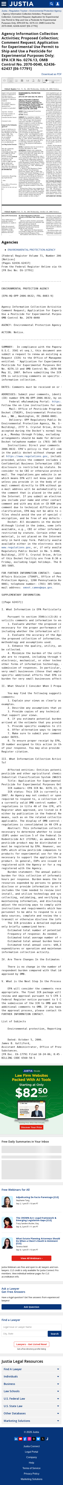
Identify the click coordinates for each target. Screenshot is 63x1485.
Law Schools (12, 1391)
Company (31, 1457)
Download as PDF (51, 74)
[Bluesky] (38, 1439)
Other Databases (15, 1413)
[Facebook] (25, 1439)
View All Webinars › (32, 1258)
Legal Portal (31, 1452)
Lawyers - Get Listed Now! (31, 1344)
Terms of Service (31, 1468)
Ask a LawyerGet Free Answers (13, 1290)
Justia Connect (31, 1446)
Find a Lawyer (11, 1320)
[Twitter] (42, 1439)
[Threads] (34, 1439)
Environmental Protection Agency (45, 11)
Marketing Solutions (17, 1421)
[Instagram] (29, 1439)
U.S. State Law (13, 1406)
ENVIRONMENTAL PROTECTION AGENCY (31, 249)
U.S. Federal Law (14, 1398)
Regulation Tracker (18, 11)
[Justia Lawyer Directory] (47, 1439)
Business (9, 1384)
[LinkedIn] (16, 1439)
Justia (4, 11)
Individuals (11, 1376)
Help (31, 1462)
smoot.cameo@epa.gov (37, 587)
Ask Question (31, 1306)
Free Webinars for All (16, 1189)
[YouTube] (20, 1439)
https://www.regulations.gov (26, 456)
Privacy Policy (31, 1473)
